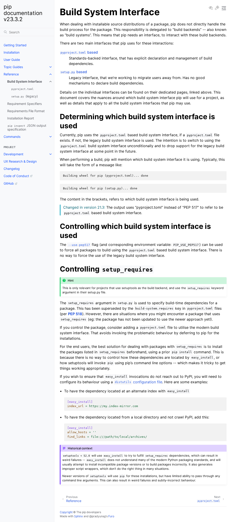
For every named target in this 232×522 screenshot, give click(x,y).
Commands (12, 137)
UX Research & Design (20, 161)
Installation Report (20, 118)
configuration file (138, 382)
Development (13, 154)
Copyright (66, 512)
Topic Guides (13, 67)
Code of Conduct (16, 176)
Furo (111, 516)
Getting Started (15, 45)
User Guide (12, 60)
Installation (11, 52)
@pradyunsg (97, 516)
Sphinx (78, 516)
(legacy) (24, 96)
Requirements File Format (26, 111)
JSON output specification (26, 127)
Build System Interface (24, 81)
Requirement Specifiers (24, 104)
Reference (11, 74)
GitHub (9, 183)
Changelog (12, 169)
